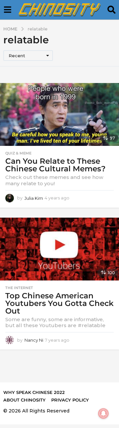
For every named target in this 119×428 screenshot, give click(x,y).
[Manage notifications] (103, 413)
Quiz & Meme (18, 153)
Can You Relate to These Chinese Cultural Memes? (55, 164)
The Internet (19, 288)
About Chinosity (24, 400)
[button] (7, 10)
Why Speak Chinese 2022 (34, 392)
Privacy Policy (70, 400)
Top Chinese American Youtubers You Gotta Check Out (59, 303)
